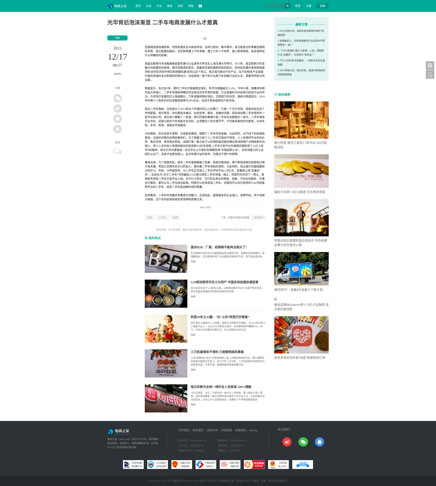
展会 (170, 5)
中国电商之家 (226, 481)
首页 (138, 5)
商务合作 (212, 430)
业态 (148, 5)
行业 (159, 5)
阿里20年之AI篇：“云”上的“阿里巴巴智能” (220, 317)
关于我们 (184, 430)
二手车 (162, 217)
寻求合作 (258, 217)
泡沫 (149, 217)
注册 (308, 5)
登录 (298, 5)
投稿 (322, 5)
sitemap (253, 430)
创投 (180, 5)
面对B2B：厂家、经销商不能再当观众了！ (219, 247)
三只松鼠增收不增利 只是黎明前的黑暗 (217, 352)
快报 (191, 5)
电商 (117, 38)
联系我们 (198, 430)
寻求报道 (226, 430)
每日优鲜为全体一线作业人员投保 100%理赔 (221, 387)
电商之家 (177, 481)
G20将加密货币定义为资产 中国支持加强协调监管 (224, 282)
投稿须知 (240, 430)
